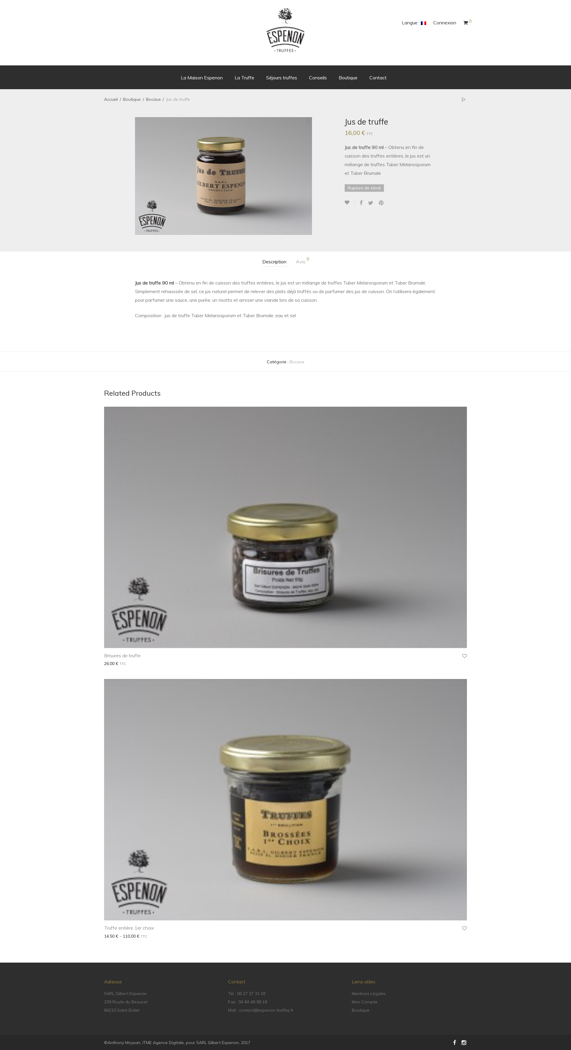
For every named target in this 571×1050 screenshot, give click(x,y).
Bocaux (153, 99)
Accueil (111, 99)
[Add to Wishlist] (350, 202)
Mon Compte (364, 1002)
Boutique (348, 78)
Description (274, 262)
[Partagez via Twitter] (370, 203)
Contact (378, 78)
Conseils (318, 78)
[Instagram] (464, 1042)
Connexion (444, 23)
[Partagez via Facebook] (361, 203)
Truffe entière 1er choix (129, 928)
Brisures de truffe (122, 655)
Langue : (411, 23)
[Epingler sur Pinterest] (381, 203)
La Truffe (244, 78)
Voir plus (109, 663)
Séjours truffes (281, 78)
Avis (302, 261)
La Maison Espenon (202, 78)
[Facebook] (454, 1042)
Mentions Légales (369, 993)
